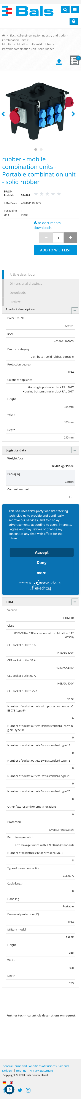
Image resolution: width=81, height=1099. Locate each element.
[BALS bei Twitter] (19, 1090)
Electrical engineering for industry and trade (37, 35)
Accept (42, 552)
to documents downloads (47, 225)
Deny (42, 562)
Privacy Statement (41, 1070)
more (41, 572)
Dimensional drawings (26, 283)
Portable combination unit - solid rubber (28, 49)
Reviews (15, 302)
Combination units (14, 40)
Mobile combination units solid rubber (26, 44)
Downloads (18, 293)
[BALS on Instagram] (28, 1090)
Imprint (21, 1070)
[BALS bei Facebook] (4, 1090)
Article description (23, 274)
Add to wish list (55, 250)
